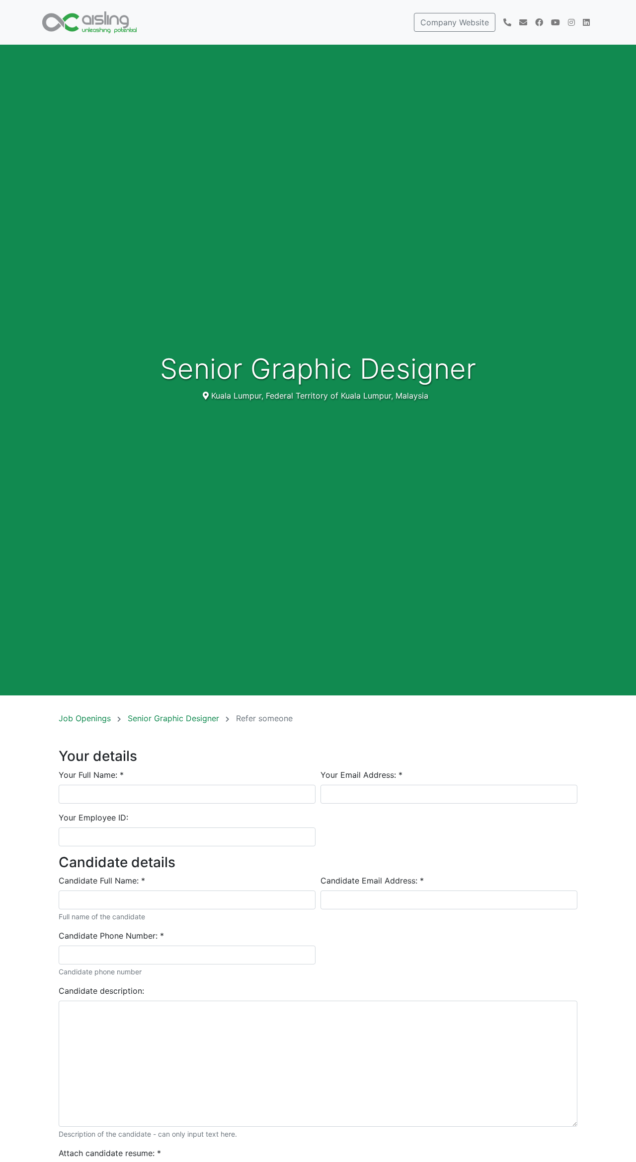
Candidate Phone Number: (111, 936)
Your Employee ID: (93, 817)
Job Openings (86, 718)
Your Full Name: (91, 775)
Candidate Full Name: (102, 881)
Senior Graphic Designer (175, 718)
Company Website (454, 22)
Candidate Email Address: (372, 881)
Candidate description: (101, 991)
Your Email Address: (361, 775)
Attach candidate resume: (110, 1153)
